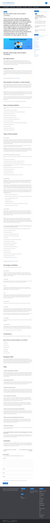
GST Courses (25, 7)
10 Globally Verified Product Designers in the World (40, 17)
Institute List (30, 7)
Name (4, 468)
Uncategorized (36, 56)
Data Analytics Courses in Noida (13, 261)
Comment (4, 458)
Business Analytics (41, 493)
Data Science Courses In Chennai (15, 78)
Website (4, 476)
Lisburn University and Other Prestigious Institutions (40, 30)
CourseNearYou (8, 3)
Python (20, 303)
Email (4, 472)
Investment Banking (36, 49)
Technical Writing (19, 7)
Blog (21, 496)
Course (35, 40)
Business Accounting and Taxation (38, 36)
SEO (34, 52)
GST (34, 48)
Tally (34, 53)
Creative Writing (41, 498)
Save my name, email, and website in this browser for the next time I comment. (15, 480)
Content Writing (12, 7)
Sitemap (22, 490)
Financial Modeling (41, 505)
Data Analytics (36, 43)
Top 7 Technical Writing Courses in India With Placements (25, 450)
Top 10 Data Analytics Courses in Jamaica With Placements (40, 26)
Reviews (40, 510)
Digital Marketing (6, 7)
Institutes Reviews (36, 7)
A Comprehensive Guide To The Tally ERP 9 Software (10, 450)
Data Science (36, 44)
